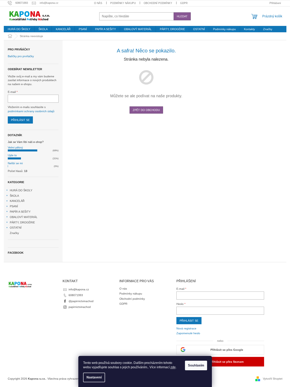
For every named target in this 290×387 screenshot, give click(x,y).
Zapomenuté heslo (188, 333)
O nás (98, 3)
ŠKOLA (14, 195)
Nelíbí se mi (15, 163)
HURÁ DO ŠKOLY (21, 190)
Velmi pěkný (15, 147)
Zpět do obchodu (146, 110)
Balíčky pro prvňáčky (21, 56)
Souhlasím (196, 365)
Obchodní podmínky (158, 3)
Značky (14, 233)
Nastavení (94, 377)
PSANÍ (14, 206)
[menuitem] (19, 29)
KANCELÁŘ (17, 200)
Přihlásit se (20, 120)
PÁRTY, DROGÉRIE (22, 222)
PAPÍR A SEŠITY (20, 211)
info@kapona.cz (79, 289)
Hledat (182, 16)
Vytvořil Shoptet (272, 378)
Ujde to (12, 155)
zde (173, 367)
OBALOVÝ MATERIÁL (23, 217)
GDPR (184, 3)
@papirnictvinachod (81, 301)
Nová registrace (186, 328)
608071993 (76, 295)
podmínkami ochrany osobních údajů (31, 111)
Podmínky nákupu (123, 3)
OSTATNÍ (16, 227)
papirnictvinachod (80, 306)
